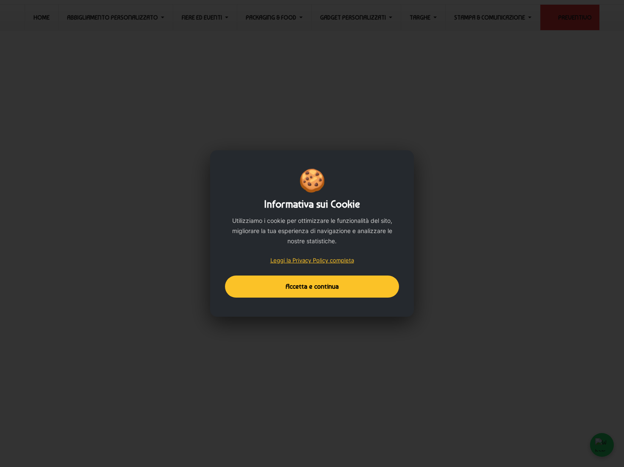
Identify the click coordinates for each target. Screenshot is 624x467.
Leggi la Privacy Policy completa (312, 260)
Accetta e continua (312, 286)
